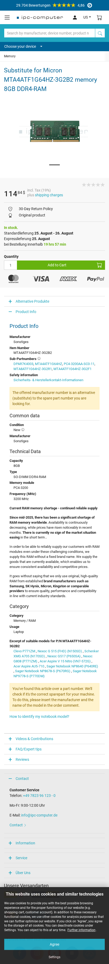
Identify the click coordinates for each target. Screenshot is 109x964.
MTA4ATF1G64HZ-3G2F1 (72, 369)
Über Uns (23, 873)
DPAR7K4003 (23, 364)
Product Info (26, 312)
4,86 (50, 5)
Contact (22, 778)
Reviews (22, 759)
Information (25, 843)
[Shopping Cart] (99, 17)
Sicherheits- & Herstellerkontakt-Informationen (48, 380)
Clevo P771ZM (24, 651)
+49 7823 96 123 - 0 (39, 795)
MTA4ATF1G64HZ (48, 364)
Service (21, 858)
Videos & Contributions (34, 739)
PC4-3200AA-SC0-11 (79, 364)
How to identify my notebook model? (39, 716)
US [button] (85, 17)
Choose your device (20, 46)
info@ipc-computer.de (39, 815)
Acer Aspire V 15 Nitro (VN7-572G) (65, 661)
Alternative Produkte (32, 301)
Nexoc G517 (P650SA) (64, 656)
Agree (54, 944)
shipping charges (49, 195)
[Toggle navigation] (7, 17)
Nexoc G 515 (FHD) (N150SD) (60, 651)
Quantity (11, 256)
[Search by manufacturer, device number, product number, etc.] (100, 33)
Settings (54, 957)
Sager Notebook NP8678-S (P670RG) (42, 671)
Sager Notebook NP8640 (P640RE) (72, 666)
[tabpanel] (54, 131)
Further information (81, 930)
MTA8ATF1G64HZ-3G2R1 (32, 369)
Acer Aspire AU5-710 (28, 666)
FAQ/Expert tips (29, 749)
